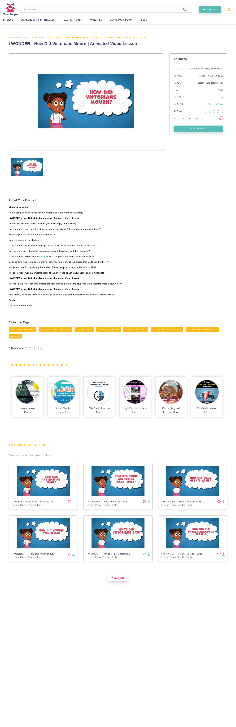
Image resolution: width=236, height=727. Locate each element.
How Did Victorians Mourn (22, 330)
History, (207, 69)
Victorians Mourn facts (108, 330)
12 (222, 76)
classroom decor (122, 20)
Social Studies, (218, 69)
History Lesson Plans (127, 37)
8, (211, 76)
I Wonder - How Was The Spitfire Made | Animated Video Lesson (52, 501)
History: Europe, (196, 69)
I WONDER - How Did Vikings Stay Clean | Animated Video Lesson (54, 553)
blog (144, 20)
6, (206, 76)
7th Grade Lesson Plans (207, 410)
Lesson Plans (48, 37)
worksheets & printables (38, 20)
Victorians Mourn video (135, 330)
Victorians (15, 336)
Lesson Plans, (204, 83)
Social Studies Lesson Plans (63, 410)
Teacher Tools (21, 37)
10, (216, 76)
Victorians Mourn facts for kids (167, 330)
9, (213, 76)
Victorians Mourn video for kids (202, 330)
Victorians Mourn (84, 330)
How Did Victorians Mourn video (55, 330)
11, (219, 76)
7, (209, 76)
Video (220, 90)
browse (8, 20)
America (42, 256)
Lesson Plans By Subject (84, 37)
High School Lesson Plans (135, 410)
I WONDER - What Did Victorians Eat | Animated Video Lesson (126, 553)
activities (96, 20)
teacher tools (72, 20)
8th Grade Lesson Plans (99, 410)
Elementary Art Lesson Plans (171, 410)
